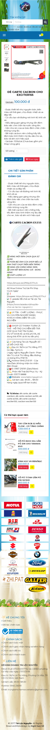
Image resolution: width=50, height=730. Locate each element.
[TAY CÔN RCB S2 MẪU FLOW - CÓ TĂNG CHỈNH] (10, 427)
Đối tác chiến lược (11, 624)
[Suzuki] (12, 546)
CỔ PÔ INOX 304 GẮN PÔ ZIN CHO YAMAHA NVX (29, 444)
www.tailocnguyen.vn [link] (31, 377)
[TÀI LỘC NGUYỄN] (25, 6)
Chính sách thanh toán (13, 654)
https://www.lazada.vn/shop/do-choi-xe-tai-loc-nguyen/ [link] (23, 305)
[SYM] (37, 538)
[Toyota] (12, 562)
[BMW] (37, 554)
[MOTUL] (12, 505)
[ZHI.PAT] (12, 579)
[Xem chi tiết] (40, 35)
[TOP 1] (12, 513)
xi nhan (20, 27)
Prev (16, 62)
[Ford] (37, 562)
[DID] (12, 521)
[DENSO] (37, 530)
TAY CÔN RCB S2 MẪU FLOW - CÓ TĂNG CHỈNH (31, 424)
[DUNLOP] (37, 571)
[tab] (20, 171)
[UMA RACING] (12, 530)
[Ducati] (37, 546)
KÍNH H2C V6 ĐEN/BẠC (30, 461)
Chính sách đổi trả (11, 650)
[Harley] (12, 554)
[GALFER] (36, 580)
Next (40, 62)
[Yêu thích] (31, 432)
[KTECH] (37, 589)
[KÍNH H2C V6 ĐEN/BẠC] (10, 464)
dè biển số (27, 27)
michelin (11, 29)
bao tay (41, 27)
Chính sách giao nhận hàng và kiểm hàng (23, 646)
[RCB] (37, 521)
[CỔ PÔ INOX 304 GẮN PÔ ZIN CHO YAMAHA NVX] (10, 444)
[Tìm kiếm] (45, 22)
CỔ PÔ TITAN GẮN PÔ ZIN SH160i (29, 478)
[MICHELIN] (37, 513)
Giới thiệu (7, 621)
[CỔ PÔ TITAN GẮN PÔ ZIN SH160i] (10, 481)
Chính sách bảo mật (12, 642)
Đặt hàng (23, 467)
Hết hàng (23, 432)
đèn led (35, 27)
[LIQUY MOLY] (37, 505)
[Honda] (12, 538)
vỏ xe (17, 29)
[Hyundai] (12, 571)
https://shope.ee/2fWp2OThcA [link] (22, 283)
